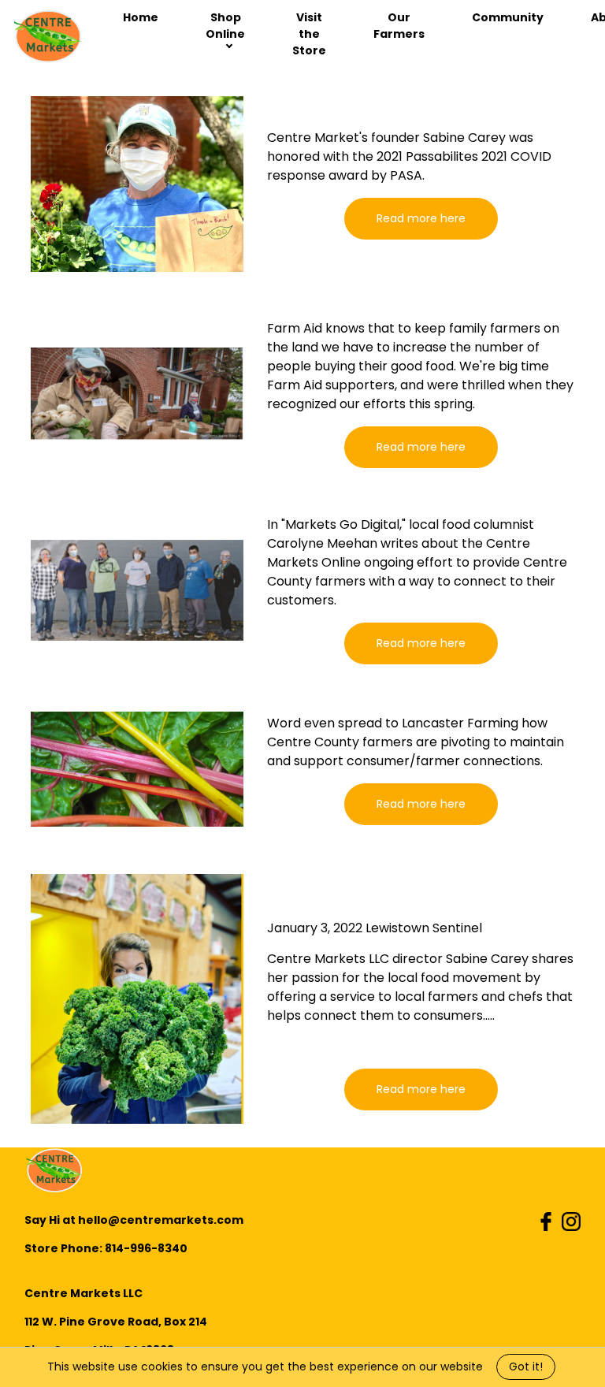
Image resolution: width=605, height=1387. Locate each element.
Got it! (526, 1366)
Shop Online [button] (225, 25)
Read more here (421, 218)
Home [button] (140, 17)
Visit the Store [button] (309, 33)
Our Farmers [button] (399, 25)
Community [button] (508, 17)
